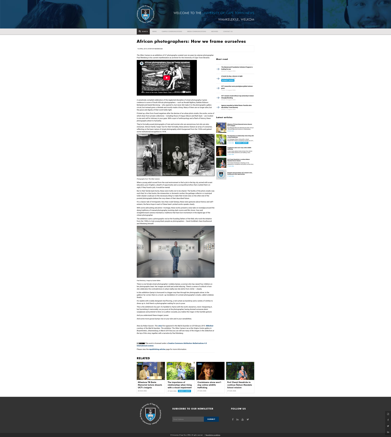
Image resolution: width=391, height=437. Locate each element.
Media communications (196, 31)
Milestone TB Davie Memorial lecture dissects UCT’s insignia (239, 125)
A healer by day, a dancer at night (232, 76)
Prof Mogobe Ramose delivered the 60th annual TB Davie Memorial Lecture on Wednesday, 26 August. (240, 128)
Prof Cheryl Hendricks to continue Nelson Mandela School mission (238, 160)
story (160, 326)
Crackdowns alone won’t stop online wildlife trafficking (239, 148)
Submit (211, 419)
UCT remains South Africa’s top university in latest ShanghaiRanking (237, 97)
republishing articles (157, 349)
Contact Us (228, 31)
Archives (214, 31)
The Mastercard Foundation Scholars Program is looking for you (237, 68)
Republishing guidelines (213, 435)
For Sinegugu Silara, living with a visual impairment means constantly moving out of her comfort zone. (240, 140)
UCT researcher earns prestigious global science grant (237, 87)
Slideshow (209, 326)
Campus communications (172, 31)
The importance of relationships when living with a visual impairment (240, 136)
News (154, 31)
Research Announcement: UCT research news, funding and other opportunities (239, 173)
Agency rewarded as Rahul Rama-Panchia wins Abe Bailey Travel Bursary (236, 106)
